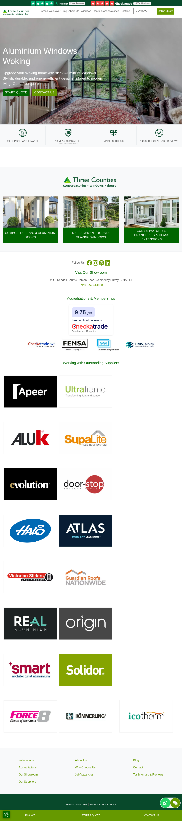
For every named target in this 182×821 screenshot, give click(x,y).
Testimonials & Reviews (148, 774)
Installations (26, 760)
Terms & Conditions (76, 805)
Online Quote (165, 10)
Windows (86, 10)
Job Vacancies (84, 774)
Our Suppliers (27, 781)
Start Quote (16, 92)
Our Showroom (28, 774)
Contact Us (44, 92)
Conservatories (110, 10)
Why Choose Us (85, 767)
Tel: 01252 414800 (91, 285)
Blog (64, 10)
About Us (73, 10)
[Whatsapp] (165, 803)
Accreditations (28, 767)
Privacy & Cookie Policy (103, 805)
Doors (96, 10)
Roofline (125, 10)
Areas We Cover (50, 10)
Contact (142, 10)
